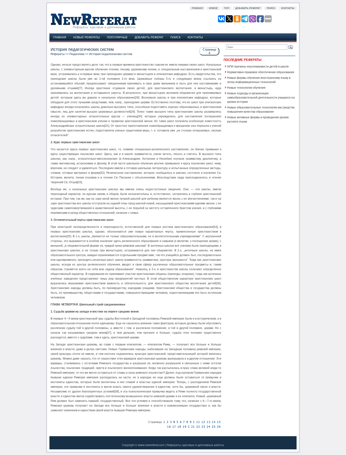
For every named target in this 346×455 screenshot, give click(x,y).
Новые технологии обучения (246, 87)
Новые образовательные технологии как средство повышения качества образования (261, 109)
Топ (226, 8)
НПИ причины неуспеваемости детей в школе (258, 66)
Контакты (287, 8)
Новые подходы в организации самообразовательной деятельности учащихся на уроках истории (261, 97)
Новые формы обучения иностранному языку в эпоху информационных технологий (258, 79)
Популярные (117, 37)
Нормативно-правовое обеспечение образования (260, 72)
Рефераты (58, 54)
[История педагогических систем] (164, 422)
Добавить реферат (247, 8)
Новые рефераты (86, 37)
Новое (213, 8)
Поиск (271, 8)
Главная (197, 8)
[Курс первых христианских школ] (167, 422)
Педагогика (76, 54)
